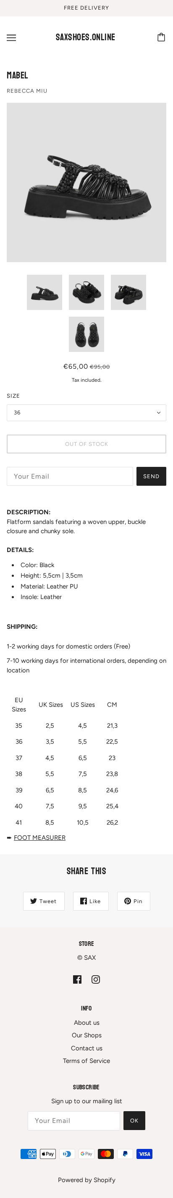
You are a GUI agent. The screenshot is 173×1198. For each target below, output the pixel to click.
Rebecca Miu (27, 91)
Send (151, 476)
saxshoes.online (85, 37)
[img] (77, 979)
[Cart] (162, 38)
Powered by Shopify (86, 1180)
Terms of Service (86, 1061)
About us (87, 1022)
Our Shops (87, 1035)
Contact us (86, 1048)
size (13, 396)
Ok (134, 1120)
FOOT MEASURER (40, 837)
